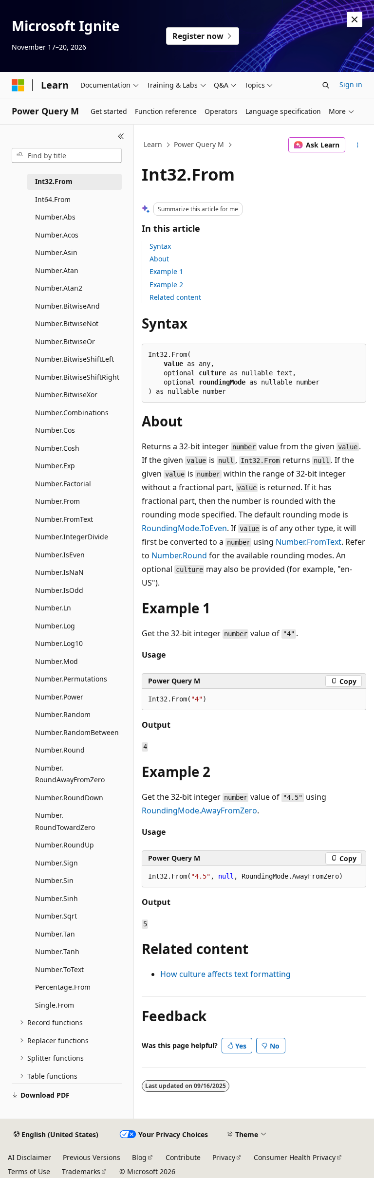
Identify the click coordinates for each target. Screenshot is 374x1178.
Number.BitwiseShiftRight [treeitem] (77, 377)
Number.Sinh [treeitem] (56, 898)
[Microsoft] (18, 85)
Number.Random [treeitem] (63, 714)
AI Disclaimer (29, 1157)
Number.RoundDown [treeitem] (69, 797)
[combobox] (67, 156)
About (159, 258)
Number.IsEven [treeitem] (60, 554)
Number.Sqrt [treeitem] (56, 915)
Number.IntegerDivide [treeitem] (71, 536)
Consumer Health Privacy (295, 1157)
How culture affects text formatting (225, 974)
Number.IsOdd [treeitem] (59, 590)
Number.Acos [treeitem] (56, 234)
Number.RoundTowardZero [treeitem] (65, 821)
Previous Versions (91, 1157)
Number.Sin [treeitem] (54, 880)
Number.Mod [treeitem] (56, 661)
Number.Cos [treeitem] (55, 430)
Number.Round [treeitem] (60, 750)
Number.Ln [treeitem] (53, 607)
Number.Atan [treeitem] (56, 270)
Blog (139, 1157)
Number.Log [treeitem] (55, 625)
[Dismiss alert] (354, 19)
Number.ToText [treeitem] (59, 969)
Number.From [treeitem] (57, 501)
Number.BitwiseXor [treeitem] (66, 394)
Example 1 (166, 271)
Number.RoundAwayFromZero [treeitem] (70, 774)
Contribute (183, 1157)
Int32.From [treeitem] (54, 181)
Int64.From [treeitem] (53, 199)
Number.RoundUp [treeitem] (64, 844)
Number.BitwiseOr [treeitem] (65, 341)
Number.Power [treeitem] (59, 696)
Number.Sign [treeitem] (56, 862)
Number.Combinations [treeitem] (72, 412)
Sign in (350, 84)
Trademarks (81, 1171)
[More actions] (357, 145)
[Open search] (326, 85)
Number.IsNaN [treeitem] (59, 572)
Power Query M (199, 144)
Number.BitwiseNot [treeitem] (66, 323)
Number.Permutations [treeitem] (71, 678)
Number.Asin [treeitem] (56, 252)
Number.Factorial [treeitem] (63, 483)
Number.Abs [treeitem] (55, 216)
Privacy (223, 1157)
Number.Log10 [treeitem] (59, 643)
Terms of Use (29, 1171)
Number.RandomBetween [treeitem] (77, 732)
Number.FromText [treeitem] (64, 519)
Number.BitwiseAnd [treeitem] (67, 306)
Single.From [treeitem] (54, 1005)
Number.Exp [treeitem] (55, 465)
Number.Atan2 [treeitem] (58, 288)
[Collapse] (121, 136)
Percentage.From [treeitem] (63, 987)
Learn (153, 144)
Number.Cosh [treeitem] (57, 448)
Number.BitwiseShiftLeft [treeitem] (74, 359)
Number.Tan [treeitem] (55, 934)
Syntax (160, 246)
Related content (175, 297)
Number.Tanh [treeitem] (57, 951)
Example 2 (166, 284)
